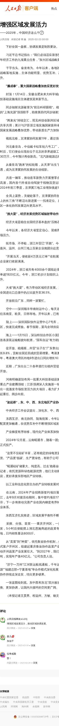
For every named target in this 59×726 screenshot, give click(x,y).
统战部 (25, 697)
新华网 (46, 706)
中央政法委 (49, 697)
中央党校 (42, 702)
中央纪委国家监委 (9, 697)
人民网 (3, 706)
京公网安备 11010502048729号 (33, 717)
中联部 (36, 697)
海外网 (25, 706)
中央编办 (4, 702)
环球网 (14, 706)
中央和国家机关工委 (23, 702)
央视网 (35, 706)
